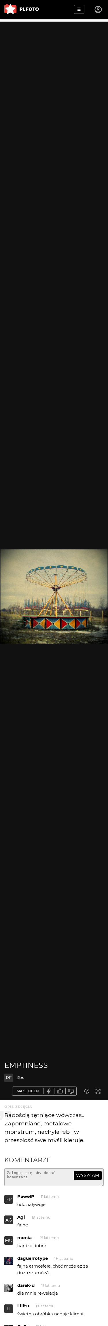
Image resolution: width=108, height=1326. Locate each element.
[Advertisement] (54, 76)
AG (8, 1220)
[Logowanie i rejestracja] (98, 9)
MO (9, 1240)
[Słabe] (71, 1091)
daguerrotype (32, 1258)
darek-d (26, 1285)
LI (9, 1308)
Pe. (20, 1077)
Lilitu (23, 1305)
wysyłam (87, 1175)
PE (9, 1077)
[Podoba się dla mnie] (60, 1091)
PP (8, 1199)
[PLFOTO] (21, 9)
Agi (21, 1217)
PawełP (25, 1196)
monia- (25, 1237)
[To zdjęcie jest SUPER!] (49, 1091)
